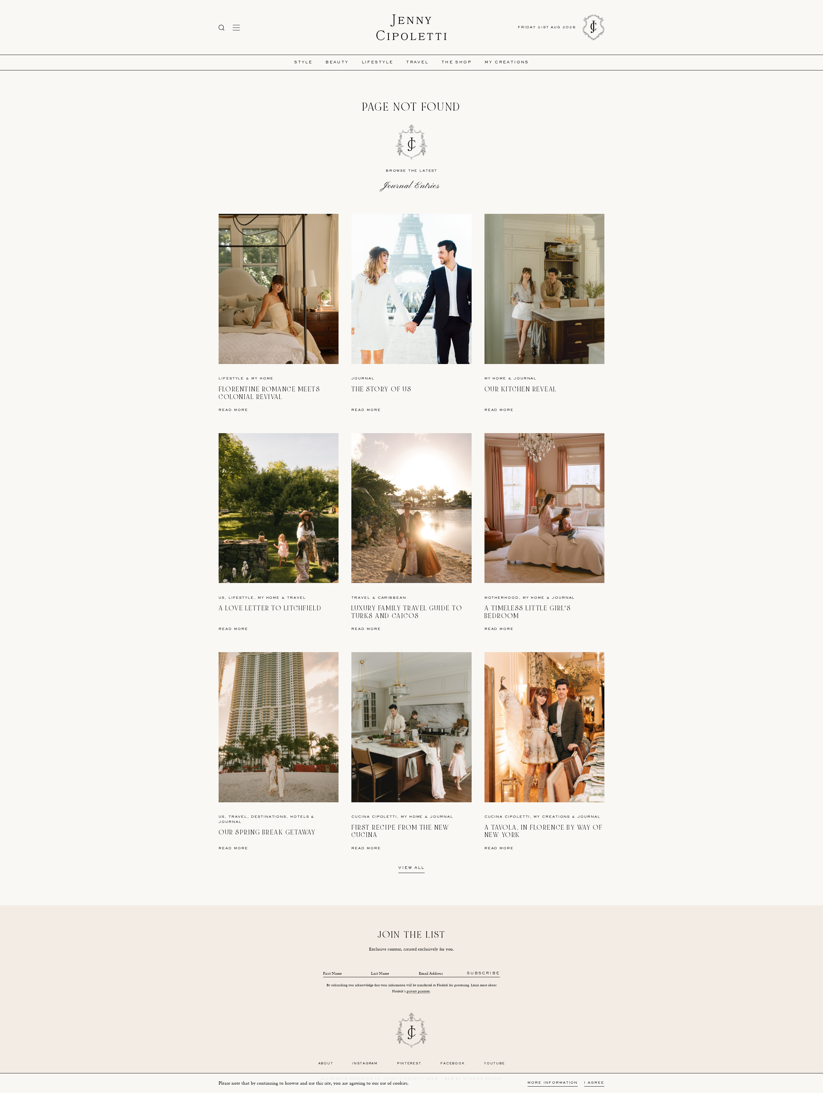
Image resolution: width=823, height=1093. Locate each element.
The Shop (456, 62)
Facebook (452, 1063)
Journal (362, 378)
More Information (553, 1082)
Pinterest (409, 1063)
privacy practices (418, 991)
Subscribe (483, 973)
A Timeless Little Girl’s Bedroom (527, 612)
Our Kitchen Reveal (520, 389)
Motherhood (501, 598)
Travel (417, 62)
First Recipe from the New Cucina (400, 831)
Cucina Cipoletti (374, 816)
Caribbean (392, 598)
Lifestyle (377, 62)
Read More (233, 410)
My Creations (506, 62)
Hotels (299, 816)
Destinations (268, 816)
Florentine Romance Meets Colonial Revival (269, 393)
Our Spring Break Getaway (267, 832)
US (222, 598)
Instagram (365, 1063)
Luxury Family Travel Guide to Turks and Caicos (406, 612)
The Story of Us (381, 389)
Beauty (336, 62)
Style (303, 62)
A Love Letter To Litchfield (270, 608)
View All (411, 868)
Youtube (494, 1063)
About (325, 1063)
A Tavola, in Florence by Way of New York (543, 831)
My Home (262, 378)
